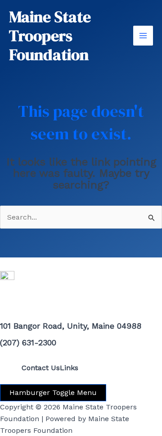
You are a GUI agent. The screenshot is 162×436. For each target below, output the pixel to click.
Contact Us (41, 367)
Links (69, 367)
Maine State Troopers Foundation (50, 35)
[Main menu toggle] (143, 36)
